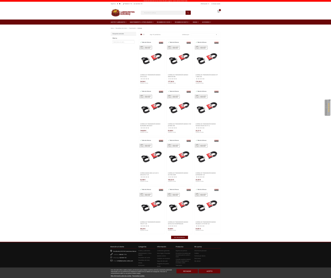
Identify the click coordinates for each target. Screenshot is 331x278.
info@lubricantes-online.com (125, 261)
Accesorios (141, 265)
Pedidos (196, 253)
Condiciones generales (163, 250)
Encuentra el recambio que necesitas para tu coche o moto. (183, 255)
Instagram (119, 3)
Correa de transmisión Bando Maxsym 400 (178, 75)
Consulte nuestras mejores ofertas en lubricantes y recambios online (183, 261)
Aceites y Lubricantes (144, 250)
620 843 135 (123, 257)
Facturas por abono (199, 256)
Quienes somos (161, 256)
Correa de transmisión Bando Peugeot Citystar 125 (206, 223)
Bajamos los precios (181, 250)
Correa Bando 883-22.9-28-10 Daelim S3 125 (149, 174)
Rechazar (187, 271)
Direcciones (197, 258)
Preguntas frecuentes (163, 263)
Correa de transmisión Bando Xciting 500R (178, 174)
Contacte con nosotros (163, 258)
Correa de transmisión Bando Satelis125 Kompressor (178, 223)
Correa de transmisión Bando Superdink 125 (206, 174)
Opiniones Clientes (326, 107)
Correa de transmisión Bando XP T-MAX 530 (207, 75)
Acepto (209, 271)
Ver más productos (179, 237)
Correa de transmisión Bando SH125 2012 (150, 75)
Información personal (200, 250)
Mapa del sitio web (162, 261)
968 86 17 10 (122, 254)
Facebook (117, 3)
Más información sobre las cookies (121, 276)
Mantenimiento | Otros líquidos (144, 254)
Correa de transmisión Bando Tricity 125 (150, 223)
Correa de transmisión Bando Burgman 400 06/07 (150, 124)
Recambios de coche (144, 257)
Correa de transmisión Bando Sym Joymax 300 (179, 124)
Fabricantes (179, 265)
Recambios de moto (144, 260)
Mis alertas (197, 261)
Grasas (140, 263)
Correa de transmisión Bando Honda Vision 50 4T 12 (206, 124)
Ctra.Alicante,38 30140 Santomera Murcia (124, 251)
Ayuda (159, 266)
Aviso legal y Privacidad (163, 253)
